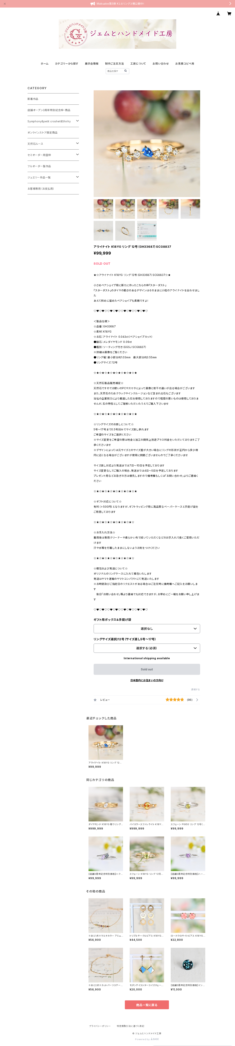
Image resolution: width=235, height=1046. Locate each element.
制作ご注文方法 (114, 63)
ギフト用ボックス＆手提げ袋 (112, 619)
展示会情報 (92, 63)
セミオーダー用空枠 (39, 155)
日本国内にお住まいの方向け (146, 680)
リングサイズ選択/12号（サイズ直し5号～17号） (125, 639)
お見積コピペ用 (184, 63)
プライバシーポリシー (100, 1026)
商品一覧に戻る (147, 1005)
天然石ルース (35, 143)
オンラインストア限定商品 (43, 132)
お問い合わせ (161, 63)
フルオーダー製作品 (39, 166)
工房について (138, 63)
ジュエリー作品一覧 (39, 177)
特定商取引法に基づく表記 (130, 1026)
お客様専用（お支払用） (41, 188)
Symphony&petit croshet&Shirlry (49, 121)
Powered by (143, 1039)
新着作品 (33, 98)
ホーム (44, 63)
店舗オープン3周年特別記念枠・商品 (49, 110)
